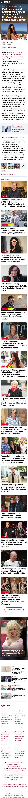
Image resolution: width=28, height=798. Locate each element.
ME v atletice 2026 (5, 736)
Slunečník (5, 770)
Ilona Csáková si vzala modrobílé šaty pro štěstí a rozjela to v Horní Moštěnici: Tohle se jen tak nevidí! (13, 258)
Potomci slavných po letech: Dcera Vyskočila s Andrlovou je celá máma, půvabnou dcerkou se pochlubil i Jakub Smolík (14, 459)
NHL (2, 740)
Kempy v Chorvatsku (5, 748)
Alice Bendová (5, 170)
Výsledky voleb (4, 717)
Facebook (4, 784)
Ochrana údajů (15, 786)
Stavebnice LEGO (7, 775)
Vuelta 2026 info (18, 713)
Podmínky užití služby (6, 786)
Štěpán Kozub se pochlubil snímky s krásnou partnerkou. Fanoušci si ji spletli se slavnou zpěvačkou (13, 488)
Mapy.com (13, 762)
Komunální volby (4, 723)
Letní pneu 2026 (18, 748)
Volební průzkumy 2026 (6, 715)
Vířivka (17, 771)
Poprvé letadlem (4, 749)
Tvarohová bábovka (19, 736)
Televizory (13, 777)
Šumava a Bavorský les (6, 751)
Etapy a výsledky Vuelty (20, 715)
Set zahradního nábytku (19, 770)
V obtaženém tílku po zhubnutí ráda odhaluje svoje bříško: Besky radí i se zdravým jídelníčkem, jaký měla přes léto (14, 373)
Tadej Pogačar (18, 719)
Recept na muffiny (19, 732)
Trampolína (23, 768)
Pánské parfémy (13, 779)
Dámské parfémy (15, 775)
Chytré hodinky (19, 777)
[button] (14, 31)
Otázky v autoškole (19, 755)
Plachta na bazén (16, 768)
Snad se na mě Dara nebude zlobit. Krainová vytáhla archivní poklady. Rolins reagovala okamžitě (14, 543)
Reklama (9, 784)
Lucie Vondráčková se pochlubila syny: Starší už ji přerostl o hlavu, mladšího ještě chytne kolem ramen (14, 344)
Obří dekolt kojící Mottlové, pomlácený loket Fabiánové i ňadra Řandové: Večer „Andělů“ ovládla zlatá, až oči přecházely (12, 599)
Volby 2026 (3, 713)
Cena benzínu (17, 764)
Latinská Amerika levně (6, 755)
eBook (5, 47)
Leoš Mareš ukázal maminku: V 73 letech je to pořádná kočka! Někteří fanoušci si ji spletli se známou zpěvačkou (13, 203)
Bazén (10, 768)
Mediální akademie (22, 784)
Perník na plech (18, 740)
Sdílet (11, 47)
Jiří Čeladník (9, 42)
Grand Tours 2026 (19, 723)
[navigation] (2, 2)
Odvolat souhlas (23, 786)
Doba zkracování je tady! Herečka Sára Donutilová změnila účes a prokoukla (11, 516)
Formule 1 (3, 738)
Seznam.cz (19, 2)
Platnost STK (18, 757)
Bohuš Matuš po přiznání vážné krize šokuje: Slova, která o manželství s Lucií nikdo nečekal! (14, 316)
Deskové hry (7, 777)
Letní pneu (22, 775)
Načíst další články (13, 609)
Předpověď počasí (21, 762)
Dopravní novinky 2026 (20, 751)
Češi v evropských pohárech (14, 766)
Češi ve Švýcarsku (5, 753)
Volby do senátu (4, 721)
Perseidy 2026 (10, 764)
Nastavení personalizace (14, 788)
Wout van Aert (18, 721)
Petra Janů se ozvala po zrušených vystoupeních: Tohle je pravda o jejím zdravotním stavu (14, 287)
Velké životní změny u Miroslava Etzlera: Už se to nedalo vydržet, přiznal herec (13, 231)
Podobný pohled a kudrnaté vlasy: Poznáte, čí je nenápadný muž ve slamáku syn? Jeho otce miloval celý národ (14, 430)
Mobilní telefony (19, 774)
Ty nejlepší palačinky (19, 731)
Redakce (15, 784)
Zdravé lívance (18, 734)
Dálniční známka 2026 (19, 749)
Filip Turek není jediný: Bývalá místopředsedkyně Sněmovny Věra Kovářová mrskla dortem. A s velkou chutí (13, 402)
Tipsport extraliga (5, 734)
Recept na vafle (18, 738)
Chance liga (3, 731)
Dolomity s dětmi (5, 757)
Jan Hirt (16, 717)
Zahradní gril (12, 771)
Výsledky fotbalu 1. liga (6, 732)
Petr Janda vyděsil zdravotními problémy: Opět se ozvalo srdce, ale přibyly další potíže (13, 571)
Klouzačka (10, 770)
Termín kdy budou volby (6, 719)
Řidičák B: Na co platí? (19, 753)
